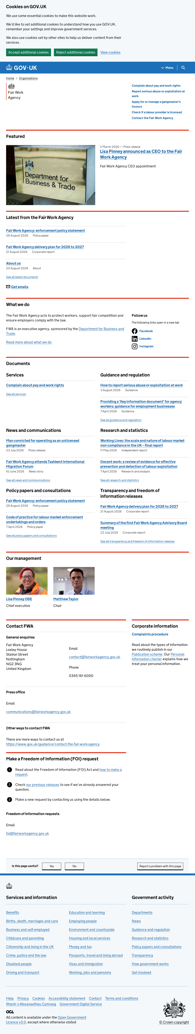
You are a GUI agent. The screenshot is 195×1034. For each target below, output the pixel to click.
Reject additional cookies (75, 52)
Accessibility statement (67, 998)
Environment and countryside (91, 929)
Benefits (12, 912)
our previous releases (42, 784)
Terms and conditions (121, 998)
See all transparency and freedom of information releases (137, 541)
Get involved (141, 972)
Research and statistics (150, 938)
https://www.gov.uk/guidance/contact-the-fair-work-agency (53, 744)
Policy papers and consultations (156, 947)
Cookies (38, 998)
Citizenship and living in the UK (30, 947)
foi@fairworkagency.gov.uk (27, 833)
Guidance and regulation (151, 929)
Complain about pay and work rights (156, 85)
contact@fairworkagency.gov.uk (95, 657)
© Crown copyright (174, 1022)
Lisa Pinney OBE (19, 599)
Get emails (19, 287)
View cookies (110, 52)
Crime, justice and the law (26, 955)
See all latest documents (22, 277)
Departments (142, 912)
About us (13, 263)
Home (10, 78)
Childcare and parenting (25, 938)
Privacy (23, 998)
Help (10, 998)
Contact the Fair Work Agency (152, 118)
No (78, 866)
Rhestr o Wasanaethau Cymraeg (31, 1004)
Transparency (142, 955)
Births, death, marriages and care (32, 921)
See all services (16, 394)
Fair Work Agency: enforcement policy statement (45, 230)
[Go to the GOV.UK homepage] (21, 67)
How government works (150, 964)
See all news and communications (28, 480)
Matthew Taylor (65, 599)
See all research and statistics (119, 480)
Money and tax (80, 947)
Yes (55, 866)
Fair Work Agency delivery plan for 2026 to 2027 (45, 247)
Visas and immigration (86, 964)
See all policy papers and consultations (31, 535)
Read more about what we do (29, 342)
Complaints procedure (150, 634)
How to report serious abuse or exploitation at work (141, 385)
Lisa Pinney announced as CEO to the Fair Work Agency (141, 154)
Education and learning (87, 912)
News (136, 921)
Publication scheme (147, 654)
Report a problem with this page (160, 866)
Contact (95, 998)
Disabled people (19, 964)
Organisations (28, 78)
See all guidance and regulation (120, 420)
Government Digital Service (81, 1004)
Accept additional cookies (28, 52)
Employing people (83, 921)
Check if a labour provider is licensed (157, 112)
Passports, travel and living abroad (96, 955)
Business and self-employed (28, 929)
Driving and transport (22, 972)
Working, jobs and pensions (90, 972)
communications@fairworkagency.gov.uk (38, 712)
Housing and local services (89, 938)
